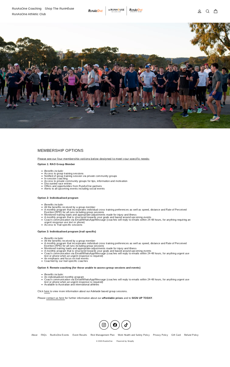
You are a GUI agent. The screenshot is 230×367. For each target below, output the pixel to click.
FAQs (44, 335)
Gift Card (176, 335)
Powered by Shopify (125, 341)
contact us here (55, 297)
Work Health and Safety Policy (134, 335)
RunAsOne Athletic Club (29, 14)
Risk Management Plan (103, 335)
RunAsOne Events (59, 335)
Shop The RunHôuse (59, 8)
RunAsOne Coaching (26, 8)
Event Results (80, 335)
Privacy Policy (160, 335)
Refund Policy (191, 335)
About (34, 335)
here (47, 291)
